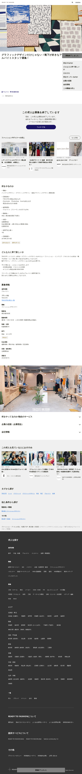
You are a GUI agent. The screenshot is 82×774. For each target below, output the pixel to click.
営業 (45, 571)
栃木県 (17, 625)
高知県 (10, 670)
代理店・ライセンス (14, 594)
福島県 (62, 616)
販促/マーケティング (23, 571)
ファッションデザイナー (57, 567)
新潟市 (16, 638)
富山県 (23, 638)
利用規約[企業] (42, 756)
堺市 (39, 657)
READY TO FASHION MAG (16, 739)
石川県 (30, 638)
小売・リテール (13, 590)
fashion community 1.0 (51, 739)
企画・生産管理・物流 (41, 567)
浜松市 (27, 647)
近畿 (9, 653)
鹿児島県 (69, 679)
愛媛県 (69, 665)
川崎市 (22, 629)
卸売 (24, 594)
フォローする (41, 127)
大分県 (56, 679)
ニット (10, 493)
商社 (21, 590)
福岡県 (10, 679)
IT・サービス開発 (38, 594)
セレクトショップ (52, 590)
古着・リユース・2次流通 (53, 594)
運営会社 (11, 722)
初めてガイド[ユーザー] (23, 722)
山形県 (56, 616)
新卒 (9, 553)
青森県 (23, 616)
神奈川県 (11, 629)
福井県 (36, 638)
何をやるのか (68, 63)
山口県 (50, 665)
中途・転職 (16, 553)
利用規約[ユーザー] (29, 756)
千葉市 (51, 625)
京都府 (17, 657)
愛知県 (35, 647)
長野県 (49, 638)
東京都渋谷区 (15, 92)
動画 (35, 698)
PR (44, 590)
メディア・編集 (68, 594)
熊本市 (48, 679)
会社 (30, 698)
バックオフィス (13, 576)
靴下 (41, 493)
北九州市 (16, 679)
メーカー (27, 590)
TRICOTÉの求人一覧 (8, 300)
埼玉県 (30, 625)
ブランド (16, 698)
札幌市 (16, 616)
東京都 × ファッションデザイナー (11, 511)
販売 (50, 571)
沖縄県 (10, 683)
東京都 (59, 625)
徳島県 (56, 665)
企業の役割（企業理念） (13, 424)
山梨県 (43, 638)
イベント (23, 698)
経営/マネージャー (13, 567)
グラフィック (17, 493)
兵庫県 (47, 657)
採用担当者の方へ (68, 722)
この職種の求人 (69, 88)
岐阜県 (10, 647)
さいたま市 (36, 625)
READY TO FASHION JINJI (33, 739)
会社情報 (66, 84)
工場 (29, 594)
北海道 (10, 616)
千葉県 (46, 625)
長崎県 (36, 679)
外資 (9, 599)
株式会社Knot (9, 96)
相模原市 (28, 629)
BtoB (14, 599)
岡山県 (23, 665)
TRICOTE (4, 493)
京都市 (22, 657)
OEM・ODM (36, 590)
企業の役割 (67, 81)
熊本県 (43, 679)
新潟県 (10, 638)
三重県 (50, 647)
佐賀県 (30, 679)
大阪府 (30, 657)
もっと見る (75, 138)
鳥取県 (10, 665)
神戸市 (52, 657)
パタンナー (11, 571)
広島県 (36, 665)
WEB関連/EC (58, 571)
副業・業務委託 (45, 553)
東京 (37, 493)
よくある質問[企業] (55, 722)
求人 (9, 698)
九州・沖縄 (11, 675)
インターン (35, 553)
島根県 (17, 665)
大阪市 (35, 657)
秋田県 (50, 616)
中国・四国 (11, 662)
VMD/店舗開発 (36, 571)
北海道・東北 (12, 612)
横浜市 (17, 629)
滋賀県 (10, 657)
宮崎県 (63, 679)
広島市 (42, 665)
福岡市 (22, 679)
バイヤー (29, 567)
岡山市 (28, 665)
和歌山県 (67, 657)
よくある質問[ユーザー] (39, 722)
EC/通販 (62, 590)
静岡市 (22, 647)
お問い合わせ (53, 756)
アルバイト (6, 92)
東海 (9, 644)
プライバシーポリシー (15, 756)
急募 (53, 493)
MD (23, 567)
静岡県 (17, 647)
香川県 (62, 665)
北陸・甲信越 (12, 635)
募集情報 (66, 73)
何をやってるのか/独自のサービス (17, 416)
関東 (9, 621)
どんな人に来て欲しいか (71, 68)
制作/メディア (68, 571)
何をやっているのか (70, 77)
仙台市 (42, 616)
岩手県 (30, 616)
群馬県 (23, 625)
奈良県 (60, 657)
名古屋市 (41, 647)
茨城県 (10, 625)
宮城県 (36, 616)
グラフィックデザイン (28, 493)
